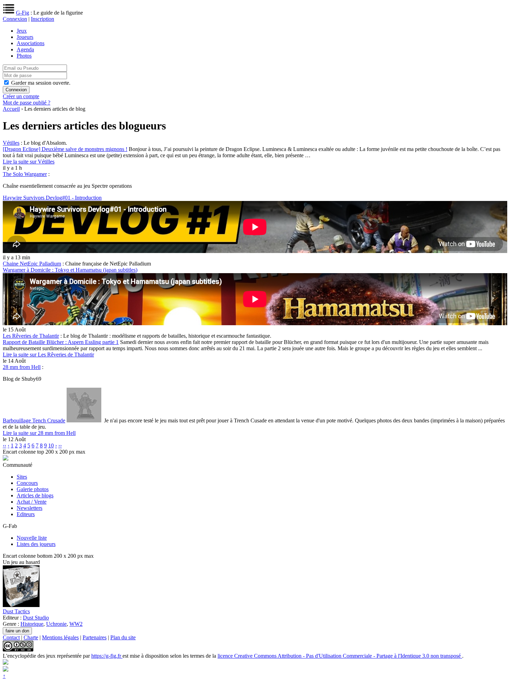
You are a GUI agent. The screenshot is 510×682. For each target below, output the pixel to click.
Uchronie (56, 624)
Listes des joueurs (36, 544)
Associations (30, 43)
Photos (24, 56)
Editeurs (26, 514)
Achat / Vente (31, 502)
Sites (22, 477)
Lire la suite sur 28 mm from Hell (39, 433)
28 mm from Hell (22, 367)
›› (60, 445)
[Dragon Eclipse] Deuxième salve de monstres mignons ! (65, 149)
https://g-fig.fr (106, 656)
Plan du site (123, 637)
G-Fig (22, 13)
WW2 (76, 624)
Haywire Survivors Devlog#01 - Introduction (52, 198)
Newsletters (29, 508)
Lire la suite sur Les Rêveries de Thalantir (48, 354)
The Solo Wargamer (25, 174)
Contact (11, 637)
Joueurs (25, 37)
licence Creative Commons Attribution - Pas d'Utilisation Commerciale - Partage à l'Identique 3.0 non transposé (340, 656)
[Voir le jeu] (21, 605)
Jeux (22, 31)
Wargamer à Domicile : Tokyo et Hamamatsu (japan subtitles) (70, 270)
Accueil (11, 109)
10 (51, 445)
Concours (27, 483)
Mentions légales (60, 637)
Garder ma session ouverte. (40, 83)
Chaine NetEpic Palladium (32, 264)
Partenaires (95, 637)
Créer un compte (21, 96)
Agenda (25, 49)
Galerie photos (33, 489)
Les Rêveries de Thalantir (31, 336)
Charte (31, 637)
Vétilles (11, 143)
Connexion (15, 19)
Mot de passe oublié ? (26, 103)
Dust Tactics (16, 611)
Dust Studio (36, 618)
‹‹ (4, 445)
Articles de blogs (35, 495)
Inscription (42, 19)
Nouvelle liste (32, 538)
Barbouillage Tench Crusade (34, 420)
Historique (31, 624)
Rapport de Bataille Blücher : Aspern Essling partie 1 (61, 342)
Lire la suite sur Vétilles (28, 162)
